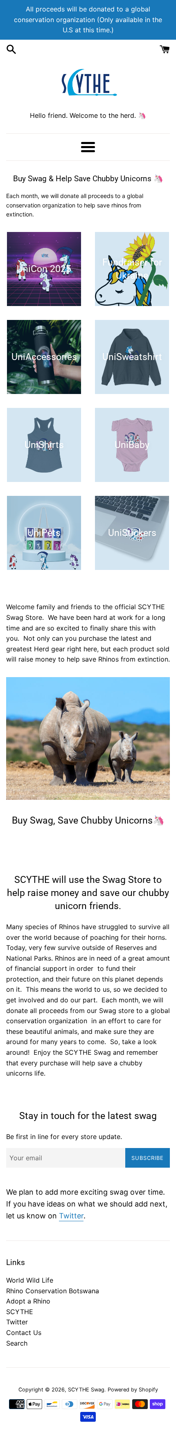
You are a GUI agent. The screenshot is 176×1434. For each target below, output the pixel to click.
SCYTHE (19, 1312)
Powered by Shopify (133, 1390)
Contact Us (23, 1332)
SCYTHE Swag (86, 1390)
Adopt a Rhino (28, 1301)
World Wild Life (29, 1280)
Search (16, 1343)
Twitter (71, 1215)
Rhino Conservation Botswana (52, 1291)
